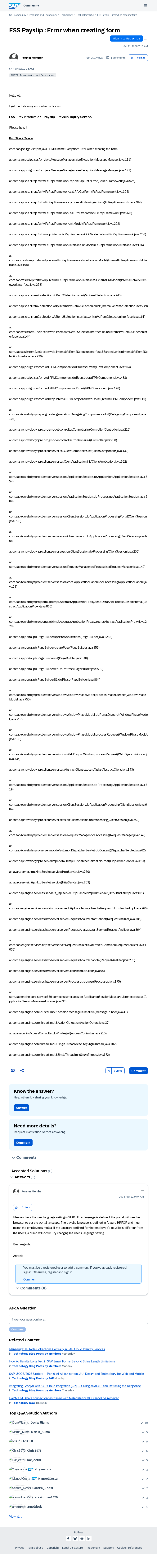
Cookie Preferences (129, 1547)
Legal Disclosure (72, 1547)
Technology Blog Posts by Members (36, 1353)
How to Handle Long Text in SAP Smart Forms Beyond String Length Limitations (62, 1361)
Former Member (32, 57)
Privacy (19, 1547)
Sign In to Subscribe (126, 38)
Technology (66, 15)
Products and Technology (43, 15)
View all (14, 1516)
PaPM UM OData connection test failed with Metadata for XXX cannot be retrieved (64, 1398)
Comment (138, 1071)
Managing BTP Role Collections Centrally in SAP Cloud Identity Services (57, 1349)
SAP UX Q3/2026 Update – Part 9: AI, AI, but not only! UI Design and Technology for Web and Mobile (76, 1373)
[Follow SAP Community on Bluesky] (75, 1538)
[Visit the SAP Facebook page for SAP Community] (68, 1538)
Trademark (93, 1547)
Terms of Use (35, 1547)
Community (31, 5)
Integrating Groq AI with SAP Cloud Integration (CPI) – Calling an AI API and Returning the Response (75, 1386)
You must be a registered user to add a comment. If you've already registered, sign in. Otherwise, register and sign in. (75, 1270)
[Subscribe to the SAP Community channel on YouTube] (81, 1538)
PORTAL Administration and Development (33, 75)
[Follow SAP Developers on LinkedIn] (88, 1538)
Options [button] (145, 39)
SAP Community (17, 15)
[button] (132, 58)
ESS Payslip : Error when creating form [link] (117, 15)
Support (108, 1547)
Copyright (53, 1547)
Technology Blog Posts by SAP (33, 1378)
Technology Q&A (85, 15)
